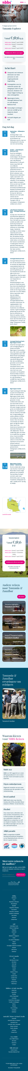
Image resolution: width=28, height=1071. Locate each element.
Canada (14, 974)
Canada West (14, 975)
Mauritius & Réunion (14, 901)
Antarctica (14, 990)
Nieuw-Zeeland (14, 1026)
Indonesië (14, 932)
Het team (14, 1040)
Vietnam (14, 947)
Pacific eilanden (14, 1028)
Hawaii (14, 970)
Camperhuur (14, 919)
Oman (14, 937)
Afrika (14, 896)
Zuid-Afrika (14, 915)
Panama (14, 1006)
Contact (14, 1044)
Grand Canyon (14, 1050)
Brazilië (14, 994)
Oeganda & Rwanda (14, 907)
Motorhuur (14, 983)
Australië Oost (14, 1022)
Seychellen (14, 909)
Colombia (14, 998)
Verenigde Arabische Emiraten (14, 945)
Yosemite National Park (14, 1052)
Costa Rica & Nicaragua (14, 1000)
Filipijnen (14, 930)
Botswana (14, 898)
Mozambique (14, 903)
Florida (14, 968)
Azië (14, 924)
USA (14, 958)
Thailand (14, 943)
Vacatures (14, 1042)
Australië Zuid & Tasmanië (14, 1024)
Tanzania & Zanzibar (14, 911)
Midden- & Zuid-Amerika (14, 988)
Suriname (14, 1010)
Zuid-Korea (14, 949)
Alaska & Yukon (14, 972)
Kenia (14, 900)
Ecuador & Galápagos (14, 1002)
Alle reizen (21, 596)
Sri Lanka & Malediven (14, 939)
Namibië (14, 905)
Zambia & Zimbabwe (14, 913)
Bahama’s (14, 966)
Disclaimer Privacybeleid (14, 1067)
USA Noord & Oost (14, 960)
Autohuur (14, 917)
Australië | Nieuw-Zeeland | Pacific (14, 1016)
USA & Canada (14, 956)
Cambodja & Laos (14, 926)
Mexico (14, 1004)
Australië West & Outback (14, 1020)
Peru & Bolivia (14, 1008)
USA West (14, 962)
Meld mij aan (20, 874)
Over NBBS (14, 1037)
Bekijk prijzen (8, 42)
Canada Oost (14, 977)
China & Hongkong (14, 928)
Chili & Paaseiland (14, 996)
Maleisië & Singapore (14, 936)
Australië (14, 1018)
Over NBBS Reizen (14, 1038)
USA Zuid (14, 964)
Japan (14, 934)
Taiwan (14, 941)
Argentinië (14, 992)
